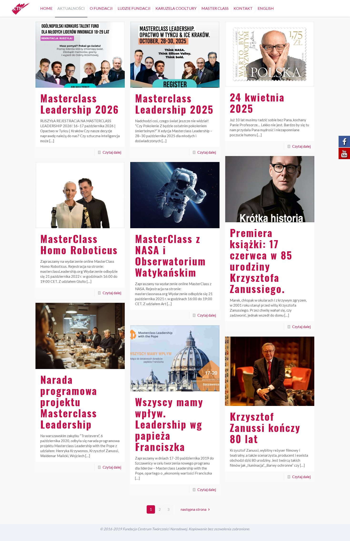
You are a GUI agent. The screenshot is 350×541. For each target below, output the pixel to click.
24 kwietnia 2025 (257, 103)
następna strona (193, 509)
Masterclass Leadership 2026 (79, 103)
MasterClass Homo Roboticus (79, 244)
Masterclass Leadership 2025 (174, 103)
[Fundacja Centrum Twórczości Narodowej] (21, 8)
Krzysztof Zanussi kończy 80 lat (265, 427)
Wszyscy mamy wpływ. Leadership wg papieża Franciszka (169, 424)
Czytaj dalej (112, 152)
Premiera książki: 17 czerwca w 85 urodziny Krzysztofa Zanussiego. (261, 260)
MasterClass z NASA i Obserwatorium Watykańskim (170, 255)
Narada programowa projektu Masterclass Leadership (68, 401)
